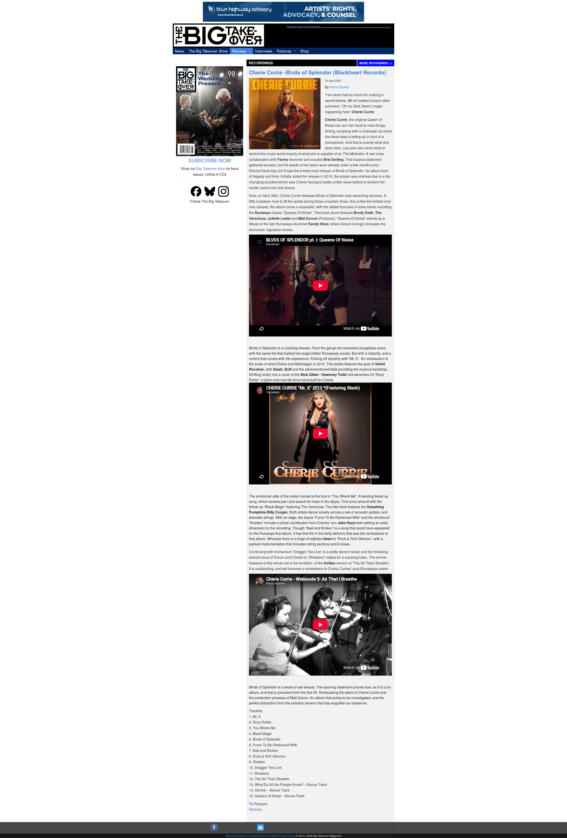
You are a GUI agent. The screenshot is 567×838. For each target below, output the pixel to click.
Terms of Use (267, 836)
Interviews (263, 51)
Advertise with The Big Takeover (304, 26)
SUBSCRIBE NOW (209, 160)
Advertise (240, 836)
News (179, 51)
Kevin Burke (339, 86)
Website (255, 809)
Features (284, 51)
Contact (252, 836)
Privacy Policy (285, 836)
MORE (375, 63)
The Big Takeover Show (208, 51)
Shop (304, 51)
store (210, 168)
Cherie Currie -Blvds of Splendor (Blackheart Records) (317, 72)
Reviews (239, 51)
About (229, 836)
